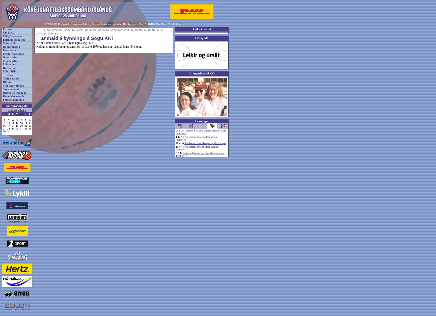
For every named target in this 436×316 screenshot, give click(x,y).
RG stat (8, 82)
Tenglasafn (9, 75)
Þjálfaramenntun (13, 53)
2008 (107, 30)
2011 (126, 30)
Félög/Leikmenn (12, 36)
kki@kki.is (177, 24)
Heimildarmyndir (13, 96)
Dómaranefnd (11, 46)
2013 (139, 30)
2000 (54, 30)
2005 (87, 30)
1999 (47, 30)
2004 (80, 30)
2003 (74, 30)
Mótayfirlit (10, 71)
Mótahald (9, 43)
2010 (120, 30)
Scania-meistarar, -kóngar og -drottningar (205, 143)
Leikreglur (9, 64)
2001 (61, 30)
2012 (133, 30)
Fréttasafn (9, 50)
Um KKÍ (8, 32)
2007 (100, 30)
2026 (21, 110)
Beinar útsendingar (14, 92)
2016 (159, 30)
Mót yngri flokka (13, 85)
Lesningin (202, 121)
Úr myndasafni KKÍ (201, 73)
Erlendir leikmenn (14, 39)
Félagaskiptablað (13, 99)
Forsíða (7, 29)
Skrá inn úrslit (11, 89)
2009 (113, 30)
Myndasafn (10, 61)
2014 (146, 30)
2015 (152, 30)
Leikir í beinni (202, 29)
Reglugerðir (10, 68)
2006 (93, 30)
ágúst (14, 110)
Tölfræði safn (11, 78)
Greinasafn (10, 57)
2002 (67, 30)
